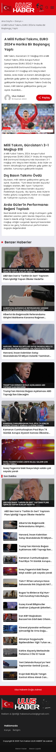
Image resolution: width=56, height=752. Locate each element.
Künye (7, 730)
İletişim (16, 730)
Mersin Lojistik (35, 748)
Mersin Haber (21, 748)
